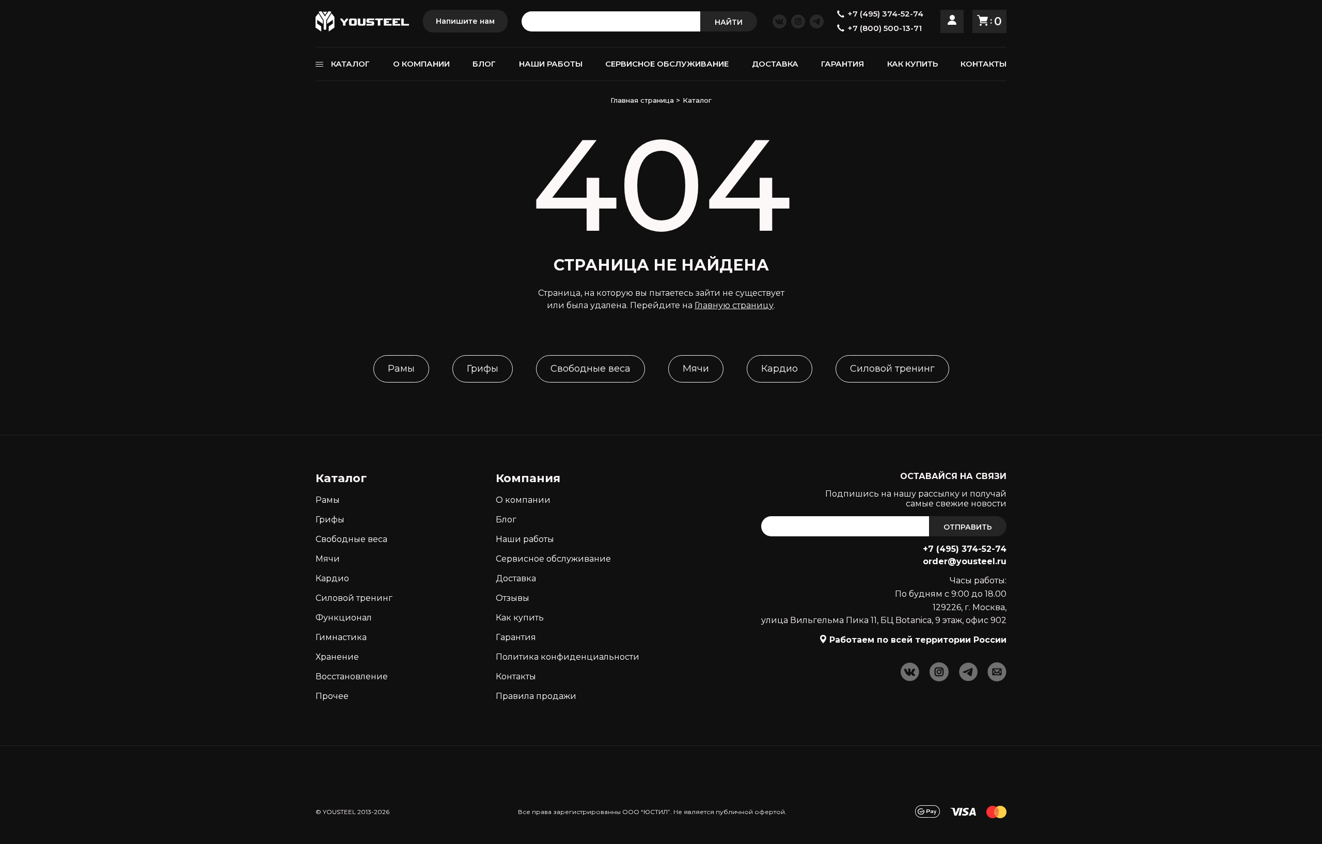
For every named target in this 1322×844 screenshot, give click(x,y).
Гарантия (516, 637)
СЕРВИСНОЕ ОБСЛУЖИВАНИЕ (667, 64)
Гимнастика (341, 637)
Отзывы (512, 598)
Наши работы (525, 539)
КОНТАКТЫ (983, 64)
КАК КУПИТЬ (912, 64)
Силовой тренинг (892, 368)
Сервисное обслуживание (553, 559)
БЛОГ (484, 64)
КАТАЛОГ (350, 64)
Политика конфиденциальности (567, 657)
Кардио (779, 368)
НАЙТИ (729, 22)
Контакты (516, 676)
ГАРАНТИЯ (842, 64)
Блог (506, 519)
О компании (523, 500)
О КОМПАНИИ (421, 64)
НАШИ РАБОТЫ (551, 64)
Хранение (337, 657)
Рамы (401, 368)
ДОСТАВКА (775, 64)
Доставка (516, 578)
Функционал (344, 618)
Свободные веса (590, 368)
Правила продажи (536, 696)
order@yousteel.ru (964, 561)
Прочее (332, 696)
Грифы (482, 368)
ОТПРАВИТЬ (967, 527)
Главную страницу (734, 305)
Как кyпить (520, 618)
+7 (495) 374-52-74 (964, 549)
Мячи (696, 368)
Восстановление (352, 676)
